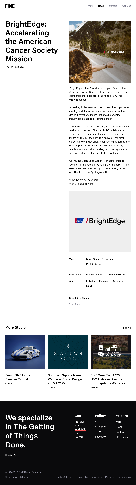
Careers (113, 6)
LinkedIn (90, 281)
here (96, 180)
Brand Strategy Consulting (99, 259)
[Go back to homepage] (10, 6)
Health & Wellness (118, 275)
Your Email (75, 304)
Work (118, 422)
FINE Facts (122, 437)
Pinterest (104, 281)
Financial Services (95, 275)
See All (127, 328)
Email (89, 286)
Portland (109, 477)
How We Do (11, 455)
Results (51, 389)
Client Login (11, 477)
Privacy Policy (82, 477)
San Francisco (124, 477)
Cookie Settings (64, 477)
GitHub (99, 432)
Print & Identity (94, 264)
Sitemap (24, 477)
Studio (20, 67)
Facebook (118, 281)
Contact (126, 6)
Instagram (100, 427)
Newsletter (97, 477)
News (101, 6)
